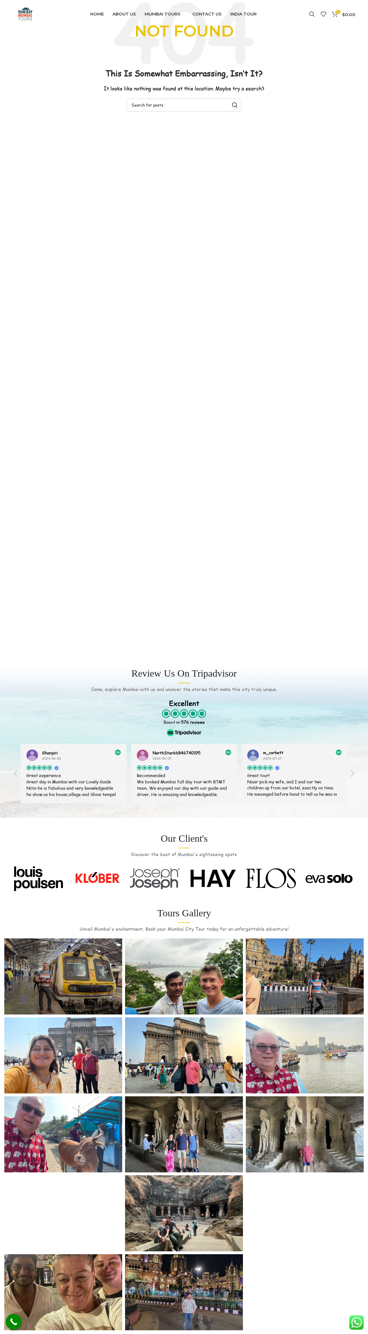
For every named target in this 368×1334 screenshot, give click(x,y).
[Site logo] (25, 13)
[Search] (312, 14)
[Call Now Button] (14, 1322)
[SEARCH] (234, 105)
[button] (352, 775)
